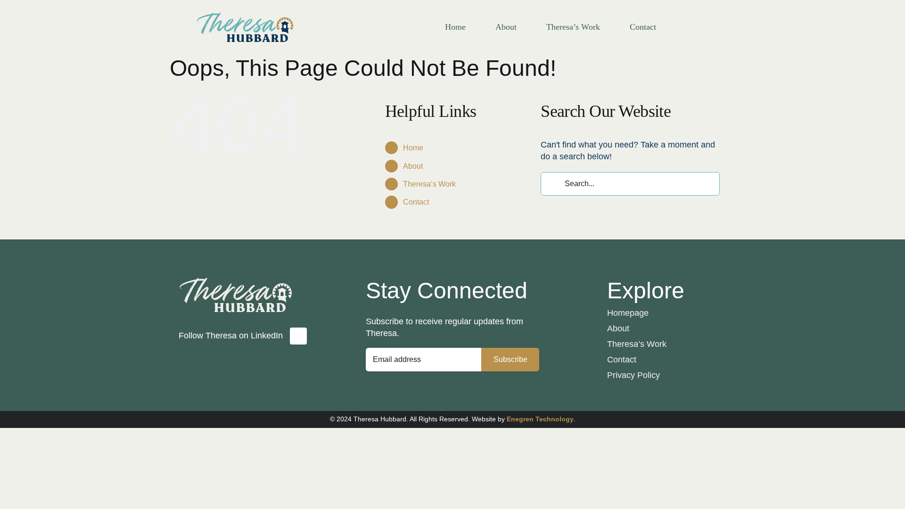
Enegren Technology (540, 419)
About (413, 166)
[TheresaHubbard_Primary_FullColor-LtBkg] (245, 9)
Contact (416, 202)
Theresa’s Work (429, 184)
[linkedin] (298, 336)
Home (413, 148)
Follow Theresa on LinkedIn (231, 335)
